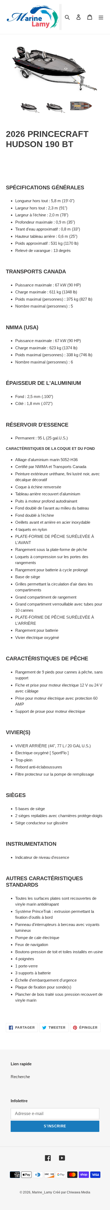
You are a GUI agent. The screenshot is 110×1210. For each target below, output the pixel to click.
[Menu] (101, 17)
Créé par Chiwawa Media (71, 1192)
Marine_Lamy (42, 1192)
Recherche (20, 1076)
